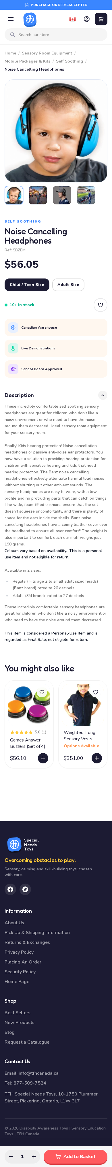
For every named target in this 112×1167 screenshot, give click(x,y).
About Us (14, 923)
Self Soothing (69, 61)
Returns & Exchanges (27, 942)
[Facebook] (10, 889)
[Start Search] (12, 34)
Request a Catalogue (27, 1042)
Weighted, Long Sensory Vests (79, 735)
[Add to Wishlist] (100, 305)
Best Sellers (17, 1013)
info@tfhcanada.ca (39, 1073)
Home (10, 53)
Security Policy (20, 972)
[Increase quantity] (34, 1157)
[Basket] (101, 19)
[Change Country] (72, 19)
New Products (19, 1022)
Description (19, 395)
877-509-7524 (29, 1083)
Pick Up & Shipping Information (37, 932)
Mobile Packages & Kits (27, 61)
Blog (10, 1032)
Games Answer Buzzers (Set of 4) (27, 743)
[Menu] (11, 19)
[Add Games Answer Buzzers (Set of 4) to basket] (43, 758)
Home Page (17, 981)
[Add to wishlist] (42, 692)
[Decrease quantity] (11, 1157)
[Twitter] (25, 889)
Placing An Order (23, 962)
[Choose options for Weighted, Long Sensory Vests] (97, 758)
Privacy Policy (19, 952)
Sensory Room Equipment (47, 53)
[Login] (86, 19)
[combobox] (60, 35)
